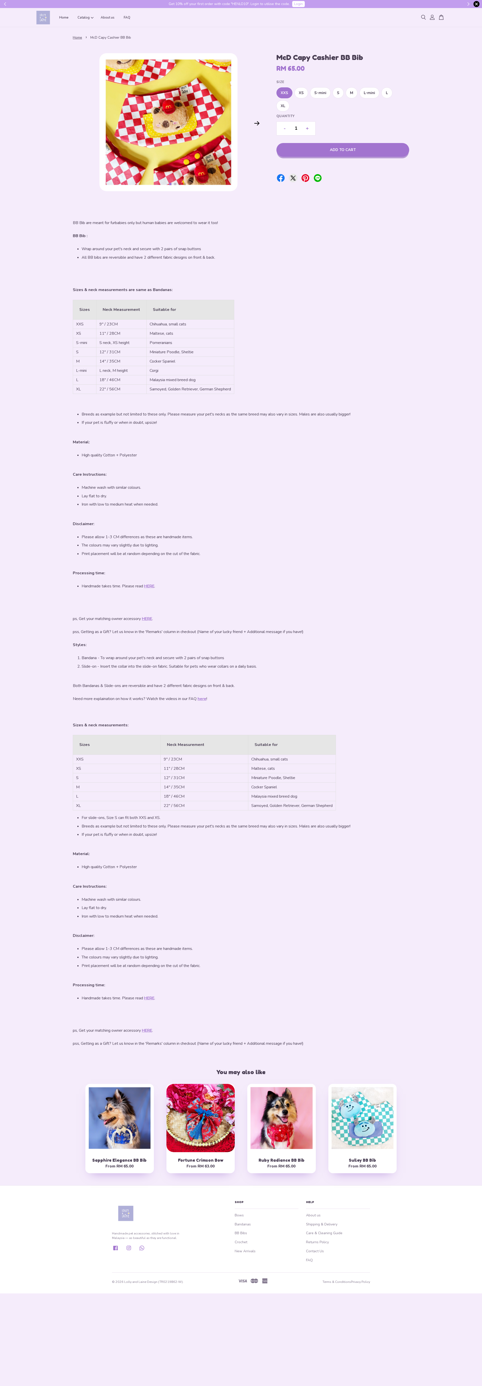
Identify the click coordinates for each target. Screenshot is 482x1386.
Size (280, 82)
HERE (149, 586)
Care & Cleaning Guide (324, 1233)
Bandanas (243, 1224)
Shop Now (279, 4)
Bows (239, 1215)
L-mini (369, 92)
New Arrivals (245, 1251)
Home (64, 17)
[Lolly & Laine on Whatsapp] (141, 1250)
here (202, 699)
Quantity (285, 116)
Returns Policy (317, 1242)
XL (283, 105)
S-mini (320, 92)
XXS (284, 92)
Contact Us (315, 1251)
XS (301, 92)
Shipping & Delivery (321, 1224)
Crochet (241, 1242)
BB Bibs (241, 1233)
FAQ (127, 17)
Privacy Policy (360, 1282)
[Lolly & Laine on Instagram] (128, 1250)
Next (257, 123)
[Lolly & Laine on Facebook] (115, 1250)
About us (107, 17)
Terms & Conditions (337, 1282)
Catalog (84, 17)
